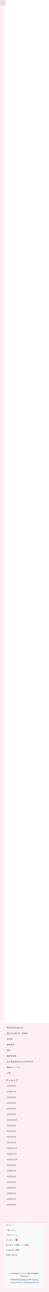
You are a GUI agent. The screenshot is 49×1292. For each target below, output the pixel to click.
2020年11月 (12, 1154)
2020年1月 (11, 1205)
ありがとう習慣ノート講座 (17, 1245)
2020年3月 (11, 1193)
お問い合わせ (11, 1255)
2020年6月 (11, 1176)
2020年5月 (11, 1182)
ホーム (9, 1225)
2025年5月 (11, 1103)
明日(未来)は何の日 (15, 1028)
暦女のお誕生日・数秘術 (17, 1033)
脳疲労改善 (11, 1056)
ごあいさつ (10, 1230)
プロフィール (11, 1235)
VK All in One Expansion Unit (28, 1282)
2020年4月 (11, 1188)
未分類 (10, 1039)
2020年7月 (11, 1171)
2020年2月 (11, 1199)
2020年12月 (12, 1148)
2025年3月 (11, 1114)
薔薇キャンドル (13, 1067)
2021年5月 (11, 1126)
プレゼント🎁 (12, 1240)
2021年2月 (11, 1137)
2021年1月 (11, 1142)
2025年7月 (11, 1092)
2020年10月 (12, 1159)
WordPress (24, 1280)
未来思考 (10, 1045)
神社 (9, 1050)
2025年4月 (11, 1109)
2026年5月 (11, 1086)
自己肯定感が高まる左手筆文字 (20, 1062)
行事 (9, 1073)
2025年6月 (11, 1097)
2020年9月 (11, 1165)
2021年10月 (12, 1120)
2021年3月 (11, 1131)
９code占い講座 (13, 1250)
